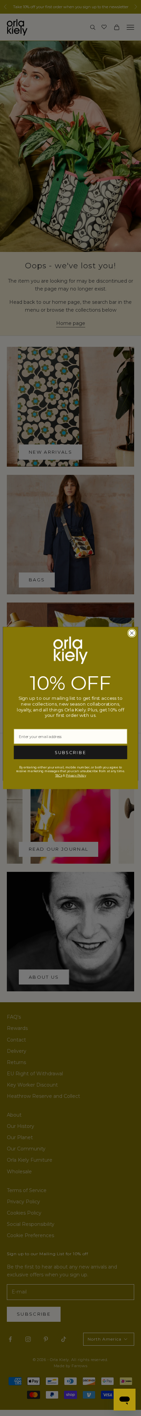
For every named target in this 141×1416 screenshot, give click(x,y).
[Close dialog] (132, 633)
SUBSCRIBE (70, 752)
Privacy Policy (76, 775)
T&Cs (58, 775)
